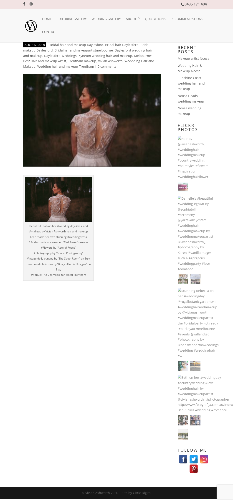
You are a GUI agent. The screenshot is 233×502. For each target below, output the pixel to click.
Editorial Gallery (72, 19)
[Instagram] (204, 457)
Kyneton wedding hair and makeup (105, 56)
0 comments (107, 66)
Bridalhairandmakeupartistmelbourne (84, 50)
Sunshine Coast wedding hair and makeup (191, 83)
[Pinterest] (193, 466)
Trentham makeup (82, 61)
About (131, 19)
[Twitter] (193, 457)
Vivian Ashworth (110, 61)
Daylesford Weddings (60, 56)
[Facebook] (183, 457)
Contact (49, 32)
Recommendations (187, 19)
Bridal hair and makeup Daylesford (76, 45)
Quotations (155, 19)
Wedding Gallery (106, 19)
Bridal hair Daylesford (122, 45)
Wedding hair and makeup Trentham (65, 66)
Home (47, 19)
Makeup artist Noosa (193, 58)
